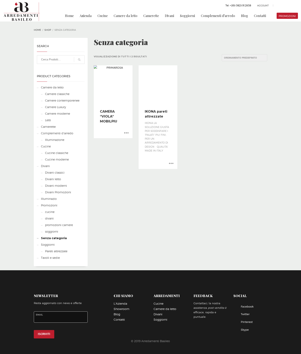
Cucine (46, 146)
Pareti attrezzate (56, 251)
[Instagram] (295, 5)
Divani (45, 166)
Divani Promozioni (58, 192)
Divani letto (53, 179)
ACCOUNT (263, 5)
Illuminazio (49, 198)
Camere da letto (52, 87)
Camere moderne (57, 113)
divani (49, 218)
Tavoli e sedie (50, 257)
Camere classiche (57, 94)
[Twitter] (289, 5)
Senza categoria (54, 238)
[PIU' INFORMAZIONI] (126, 133)
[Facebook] (283, 5)
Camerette (48, 126)
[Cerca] (79, 59)
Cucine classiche (56, 153)
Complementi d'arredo (57, 133)
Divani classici (54, 172)
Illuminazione (54, 139)
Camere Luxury (55, 107)
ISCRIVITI (44, 334)
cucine (49, 212)
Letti (48, 120)
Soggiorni (48, 244)
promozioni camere (59, 225)
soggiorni (51, 231)
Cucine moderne (57, 159)
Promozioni (49, 205)
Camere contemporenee (62, 100)
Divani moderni (56, 185)
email (39, 314)
